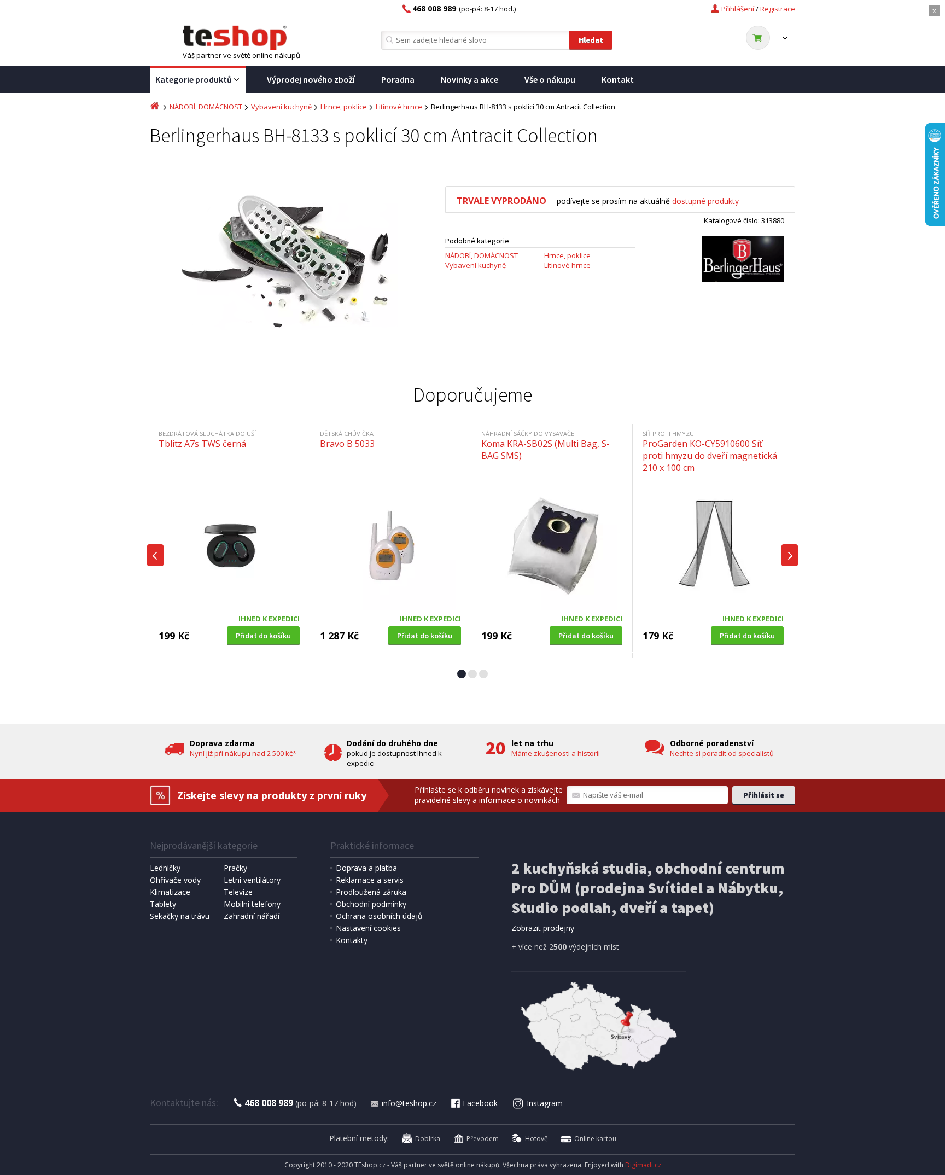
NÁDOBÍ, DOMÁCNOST (206, 107)
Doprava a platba (366, 868)
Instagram (545, 1103)
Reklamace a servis (370, 880)
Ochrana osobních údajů (379, 916)
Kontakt (618, 79)
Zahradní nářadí (251, 916)
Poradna (398, 79)
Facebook (480, 1103)
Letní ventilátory (252, 880)
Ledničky (165, 868)
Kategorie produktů (193, 79)
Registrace (777, 9)
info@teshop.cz (409, 1103)
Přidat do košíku (263, 636)
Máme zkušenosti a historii (555, 753)
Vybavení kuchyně (281, 107)
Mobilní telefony (252, 904)
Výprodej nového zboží (311, 79)
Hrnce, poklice (343, 107)
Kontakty (352, 940)
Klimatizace (170, 892)
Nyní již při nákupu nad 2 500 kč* (243, 753)
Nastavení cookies (368, 928)
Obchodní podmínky (371, 904)
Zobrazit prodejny (542, 928)
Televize (238, 892)
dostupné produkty (705, 201)
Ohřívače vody (175, 880)
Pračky (235, 868)
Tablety (163, 904)
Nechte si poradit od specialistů (722, 753)
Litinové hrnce (399, 107)
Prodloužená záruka (371, 892)
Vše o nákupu (549, 79)
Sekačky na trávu (179, 916)
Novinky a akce (469, 79)
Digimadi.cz (643, 1165)
